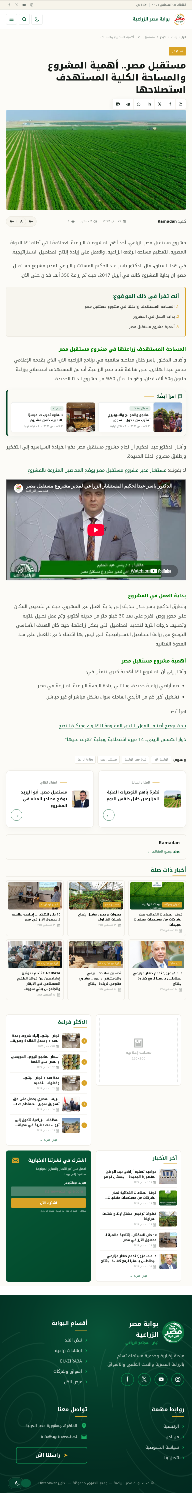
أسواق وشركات (68, 1371)
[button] (16, 1483)
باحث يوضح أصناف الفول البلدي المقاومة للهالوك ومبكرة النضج (122, 725)
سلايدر (164, 37)
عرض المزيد (48, 1140)
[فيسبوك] (9, 5)
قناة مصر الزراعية (135, 759)
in (149, 104)
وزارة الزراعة (85, 759)
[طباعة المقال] (117, 104)
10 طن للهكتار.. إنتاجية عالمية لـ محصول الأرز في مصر (36, 917)
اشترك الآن (48, 1203)
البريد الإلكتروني (75, 1182)
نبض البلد (73, 1340)
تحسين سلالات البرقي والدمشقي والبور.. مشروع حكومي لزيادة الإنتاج (100, 978)
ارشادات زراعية (68, 1350)
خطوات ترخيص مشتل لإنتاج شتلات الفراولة (99, 917)
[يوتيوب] (24, 5)
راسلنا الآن (52, 1455)
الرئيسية (180, 37)
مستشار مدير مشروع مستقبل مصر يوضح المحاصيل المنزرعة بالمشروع (97, 470)
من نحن (172, 1437)
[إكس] (17, 5)
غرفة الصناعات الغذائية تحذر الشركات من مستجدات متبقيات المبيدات (158, 919)
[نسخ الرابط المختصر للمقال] (180, 104)
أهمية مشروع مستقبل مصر (152, 326)
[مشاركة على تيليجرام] (128, 104)
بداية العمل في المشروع (154, 316)
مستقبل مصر (108, 759)
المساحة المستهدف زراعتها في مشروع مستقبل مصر (130, 306)
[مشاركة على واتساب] (138, 104)
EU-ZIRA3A (71, 1361)
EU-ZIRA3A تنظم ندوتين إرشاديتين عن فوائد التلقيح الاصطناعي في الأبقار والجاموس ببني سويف (38, 981)
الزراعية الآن (161, 759)
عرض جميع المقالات (164, 851)
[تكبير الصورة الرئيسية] (96, 160)
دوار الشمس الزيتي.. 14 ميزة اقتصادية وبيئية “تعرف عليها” (125, 739)
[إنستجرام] (31, 5)
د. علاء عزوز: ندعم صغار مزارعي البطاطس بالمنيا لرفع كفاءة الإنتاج (157, 978)
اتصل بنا (171, 1458)
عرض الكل (73, 1382)
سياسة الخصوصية (162, 1447)
